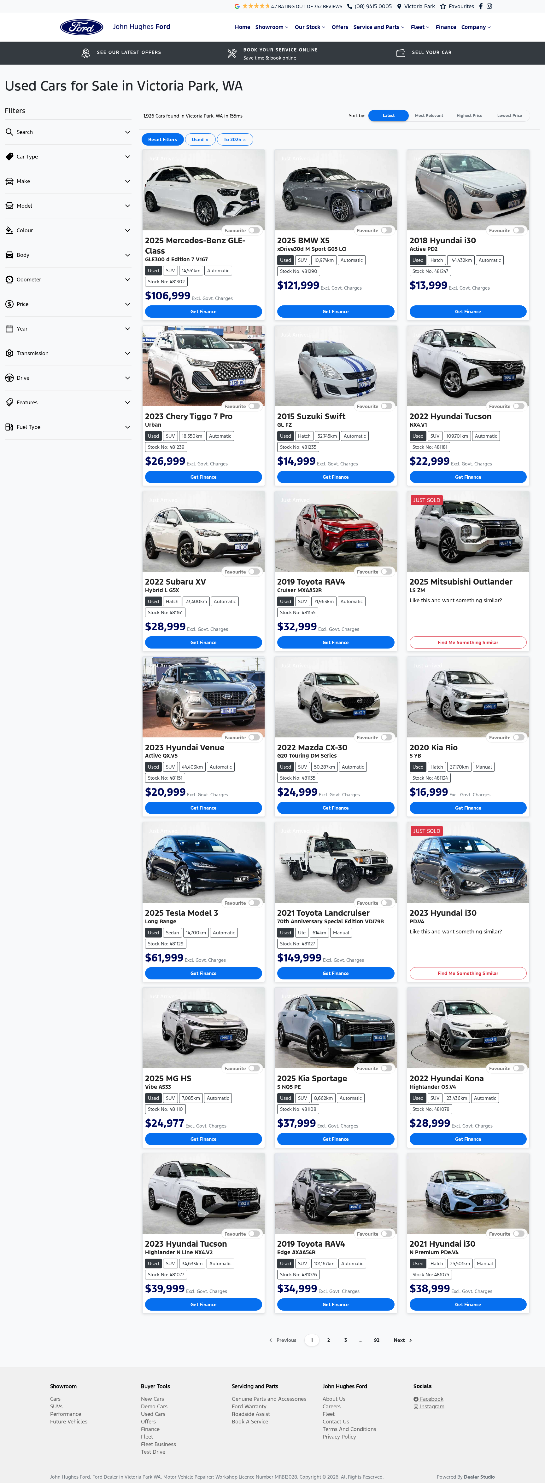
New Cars (152, 1398)
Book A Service (250, 1421)
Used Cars (153, 1414)
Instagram (431, 1406)
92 (376, 1340)
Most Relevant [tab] (429, 115)
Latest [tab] (389, 115)
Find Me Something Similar (468, 642)
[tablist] (449, 116)
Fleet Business (158, 1444)
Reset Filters (162, 139)
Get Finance (203, 311)
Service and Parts (377, 27)
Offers (340, 27)
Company (473, 27)
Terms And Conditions (349, 1429)
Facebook (431, 1398)
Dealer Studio (479, 1477)
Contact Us (336, 1421)
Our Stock (307, 27)
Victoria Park (419, 6)
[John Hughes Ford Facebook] (482, 6)
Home (242, 27)
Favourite (235, 231)
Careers (332, 1406)
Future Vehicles (68, 1421)
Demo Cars (154, 1406)
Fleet (418, 27)
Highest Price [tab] (469, 115)
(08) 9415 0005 (373, 6)
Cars (55, 1398)
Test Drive (153, 1451)
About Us (334, 1398)
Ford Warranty (249, 1406)
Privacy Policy (339, 1436)
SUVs (56, 1406)
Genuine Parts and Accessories (269, 1398)
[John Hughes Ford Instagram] (490, 6)
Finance (446, 27)
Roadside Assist (251, 1414)
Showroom (269, 27)
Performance (65, 1414)
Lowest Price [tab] (509, 115)
